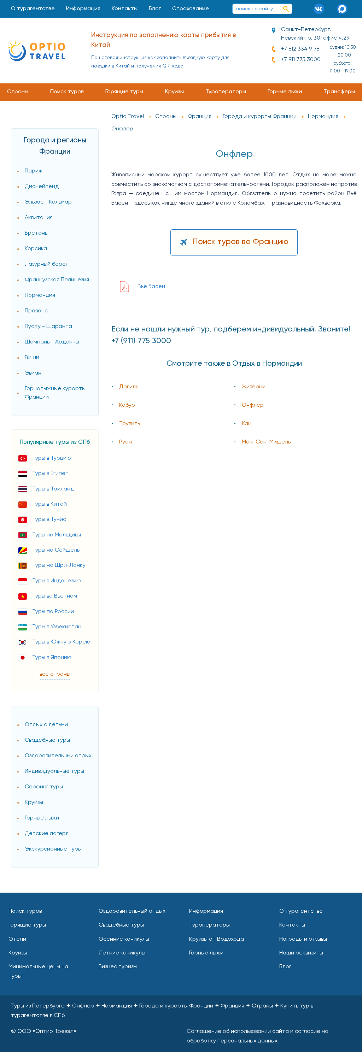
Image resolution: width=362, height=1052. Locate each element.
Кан (246, 424)
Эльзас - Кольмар (48, 202)
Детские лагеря (47, 833)
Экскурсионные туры (53, 849)
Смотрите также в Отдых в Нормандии (234, 364)
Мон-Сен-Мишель (266, 442)
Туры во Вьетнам (54, 596)
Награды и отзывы (303, 939)
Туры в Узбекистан (56, 627)
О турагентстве (33, 9)
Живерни (253, 387)
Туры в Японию (52, 657)
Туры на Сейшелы (56, 550)
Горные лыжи (285, 92)
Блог (155, 9)
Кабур (127, 405)
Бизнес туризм (118, 967)
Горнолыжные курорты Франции (55, 393)
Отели (17, 939)
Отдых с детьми (46, 725)
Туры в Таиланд (53, 489)
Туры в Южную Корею (61, 642)
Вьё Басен (151, 286)
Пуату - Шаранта (48, 326)
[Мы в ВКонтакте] (321, 9)
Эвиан (33, 373)
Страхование (190, 9)
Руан (125, 442)
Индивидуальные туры (54, 771)
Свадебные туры (47, 740)
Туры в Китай (49, 504)
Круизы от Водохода (216, 939)
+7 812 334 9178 (300, 49)
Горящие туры (124, 92)
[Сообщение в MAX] (344, 9)
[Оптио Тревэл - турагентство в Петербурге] (35, 50)
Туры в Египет (50, 473)
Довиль (128, 387)
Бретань (36, 233)
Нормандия (40, 295)
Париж (33, 171)
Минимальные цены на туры (38, 971)
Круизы (174, 92)
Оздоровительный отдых (58, 756)
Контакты (125, 9)
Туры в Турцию (51, 458)
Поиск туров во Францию (240, 242)
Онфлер (253, 405)
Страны (17, 92)
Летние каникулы (122, 953)
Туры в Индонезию (56, 581)
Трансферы (339, 92)
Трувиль (129, 424)
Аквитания (39, 218)
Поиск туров (67, 92)
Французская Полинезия (57, 280)
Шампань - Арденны (52, 342)
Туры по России (53, 612)
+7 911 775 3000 (301, 60)
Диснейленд (42, 186)
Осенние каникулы (124, 939)
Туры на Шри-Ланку (59, 565)
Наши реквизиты (301, 953)
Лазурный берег (46, 264)
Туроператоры (225, 92)
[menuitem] (32, 9)
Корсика (36, 249)
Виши (32, 357)
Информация (83, 9)
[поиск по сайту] (286, 9)
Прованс (36, 311)
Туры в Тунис (49, 519)
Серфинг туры (44, 787)
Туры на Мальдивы (56, 535)
